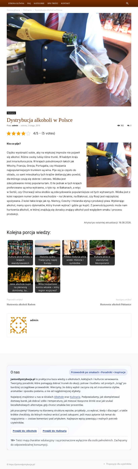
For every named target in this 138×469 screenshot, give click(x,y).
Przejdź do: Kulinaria (54, 430)
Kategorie (39, 3)
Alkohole (59, 396)
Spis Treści (52, 3)
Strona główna (13, 10)
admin (15, 125)
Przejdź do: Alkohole (25, 430)
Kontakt (65, 3)
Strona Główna (16, 3)
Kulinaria (27, 10)
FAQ (29, 3)
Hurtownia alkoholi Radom (21, 304)
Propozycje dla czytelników (118, 463)
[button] (127, 3)
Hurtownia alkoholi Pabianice (115, 304)
